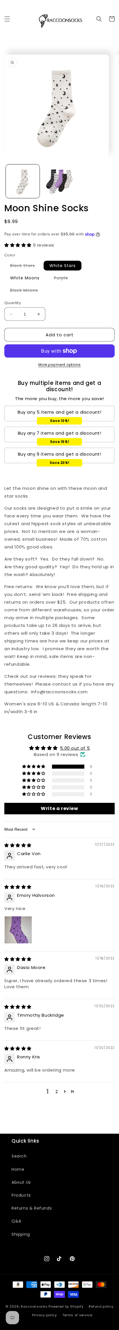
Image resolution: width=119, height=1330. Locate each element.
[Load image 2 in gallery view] (59, 181)
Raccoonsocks (34, 1306)
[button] (7, 19)
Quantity (12, 303)
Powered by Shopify (66, 1306)
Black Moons (27, 291)
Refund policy (101, 1306)
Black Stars (25, 266)
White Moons (25, 278)
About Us (21, 1182)
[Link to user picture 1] (18, 930)
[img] (17, 845)
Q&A (16, 1221)
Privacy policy (44, 1315)
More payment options (59, 364)
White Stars (62, 265)
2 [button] (56, 1092)
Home (18, 1169)
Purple (64, 279)
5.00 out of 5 (75, 748)
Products (21, 1195)
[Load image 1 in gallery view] (23, 181)
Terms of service (77, 1315)
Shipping (21, 1234)
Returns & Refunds (32, 1208)
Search (19, 1156)
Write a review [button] (59, 808)
